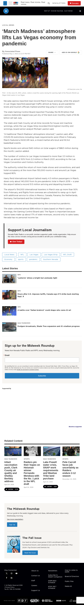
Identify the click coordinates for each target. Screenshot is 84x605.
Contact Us (35, 576)
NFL (22, 254)
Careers (34, 585)
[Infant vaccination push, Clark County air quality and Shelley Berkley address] (13, 451)
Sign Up (12, 525)
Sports (27, 459)
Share (50, 52)
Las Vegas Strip (51, 254)
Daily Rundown (24, 323)
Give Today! (17, 242)
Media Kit (68, 586)
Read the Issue (30, 553)
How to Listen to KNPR (71, 571)
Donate (75, 3)
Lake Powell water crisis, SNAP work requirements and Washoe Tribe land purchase (50, 470)
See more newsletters (15, 519)
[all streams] (81, 11)
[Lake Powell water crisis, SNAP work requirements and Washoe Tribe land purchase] (51, 451)
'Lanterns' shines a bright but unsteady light (37, 278)
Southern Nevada (50, 259)
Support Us (35, 590)
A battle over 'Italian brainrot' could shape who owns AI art (44, 310)
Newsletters (59, 3)
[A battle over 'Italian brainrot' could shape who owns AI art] (9, 311)
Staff (33, 581)
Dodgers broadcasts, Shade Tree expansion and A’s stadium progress (49, 326)
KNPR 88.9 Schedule (52, 582)
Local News (8, 25)
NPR (19, 275)
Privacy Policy (9, 587)
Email (7, 355)
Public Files (69, 581)
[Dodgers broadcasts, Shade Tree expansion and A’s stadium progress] (9, 327)
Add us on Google (69, 52)
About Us (34, 571)
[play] (6, 11)
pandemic (33, 259)
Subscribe (42, 375)
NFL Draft (67, 254)
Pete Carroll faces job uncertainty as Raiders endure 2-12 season (70, 469)
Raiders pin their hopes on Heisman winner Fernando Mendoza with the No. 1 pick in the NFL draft (32, 473)
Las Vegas (34, 254)
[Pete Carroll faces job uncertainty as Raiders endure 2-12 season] (71, 451)
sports (21, 259)
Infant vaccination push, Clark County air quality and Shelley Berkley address (10, 472)
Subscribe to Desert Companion (55, 576)
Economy (8, 259)
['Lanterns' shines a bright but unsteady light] (9, 278)
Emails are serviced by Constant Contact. (28, 369)
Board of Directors (72, 576)
